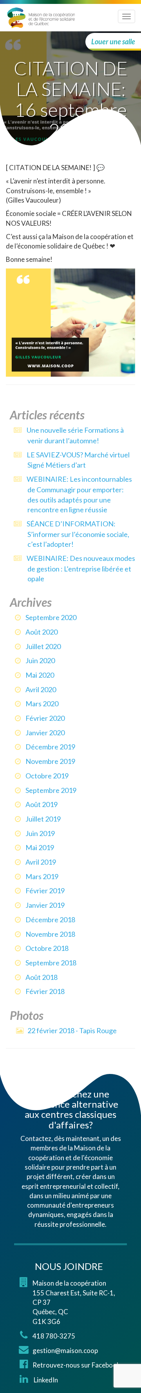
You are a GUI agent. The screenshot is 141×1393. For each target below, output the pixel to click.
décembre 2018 (50, 919)
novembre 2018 (50, 934)
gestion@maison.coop (65, 1350)
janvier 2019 (45, 905)
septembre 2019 (50, 790)
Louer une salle (113, 41)
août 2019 (41, 804)
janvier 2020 (45, 732)
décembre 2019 (50, 746)
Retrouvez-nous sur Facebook (76, 1365)
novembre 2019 (50, 761)
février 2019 (45, 890)
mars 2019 (41, 876)
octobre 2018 (47, 948)
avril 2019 (40, 862)
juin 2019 (40, 833)
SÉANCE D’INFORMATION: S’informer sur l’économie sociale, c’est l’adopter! (78, 533)
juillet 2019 (43, 818)
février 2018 (45, 991)
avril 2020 (40, 689)
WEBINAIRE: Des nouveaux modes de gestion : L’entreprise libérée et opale (81, 568)
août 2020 (41, 632)
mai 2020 (39, 675)
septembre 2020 (50, 617)
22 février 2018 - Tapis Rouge (72, 1030)
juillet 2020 (43, 646)
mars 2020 (41, 703)
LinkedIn (45, 1380)
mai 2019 (39, 847)
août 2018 (41, 977)
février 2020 (45, 718)
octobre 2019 (47, 775)
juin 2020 (40, 660)
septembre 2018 (50, 962)
